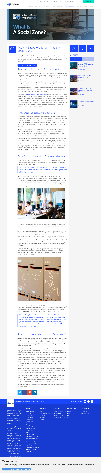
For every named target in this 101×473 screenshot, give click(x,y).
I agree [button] (5, 469)
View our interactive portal (27, 65)
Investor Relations (30, 421)
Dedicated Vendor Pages (60, 411)
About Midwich (30, 411)
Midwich (13, 4)
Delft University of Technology (36, 94)
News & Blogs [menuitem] (70, 6)
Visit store (88, 1)
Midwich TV (43, 419)
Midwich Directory (58, 415)
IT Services (43, 415)
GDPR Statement (30, 440)
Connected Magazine (59, 417)
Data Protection (30, 434)
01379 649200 (44, 1)
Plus (41, 411)
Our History (29, 413)
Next (90, 48)
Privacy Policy (29, 430)
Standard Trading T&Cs (32, 438)
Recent (76, 59)
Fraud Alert (29, 445)
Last (82, 48)
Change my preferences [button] (23, 469)
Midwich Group (30, 415)
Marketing (42, 417)
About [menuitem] (30, 6)
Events (69, 411)
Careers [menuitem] (80, 6)
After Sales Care (85, 413)
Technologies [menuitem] (58, 6)
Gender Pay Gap (30, 428)
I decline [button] (11, 469)
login (79, 1)
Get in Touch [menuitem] (89, 6)
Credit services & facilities (46, 413)
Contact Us (84, 411)
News (68, 413)
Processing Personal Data (32, 447)
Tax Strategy (29, 423)
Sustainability (29, 417)
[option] (50, 26)
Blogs (68, 415)
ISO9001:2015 (29, 419)
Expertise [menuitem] (47, 6)
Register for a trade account (63, 1)
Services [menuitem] (38, 6)
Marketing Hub (57, 413)
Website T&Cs (30, 432)
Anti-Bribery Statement (32, 436)
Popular (88, 59)
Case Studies (70, 417)
